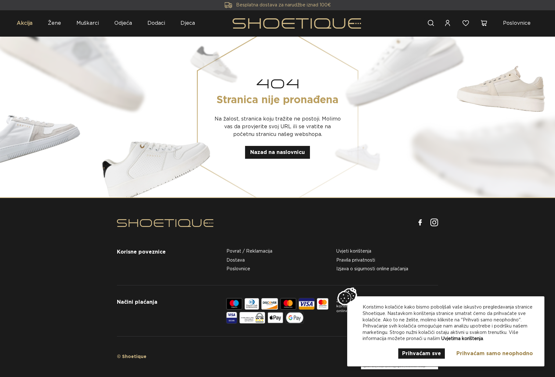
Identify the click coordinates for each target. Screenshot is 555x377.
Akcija (24, 23)
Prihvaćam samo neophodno (494, 353)
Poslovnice (517, 23)
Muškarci (87, 23)
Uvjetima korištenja (462, 338)
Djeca (188, 23)
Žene (54, 23)
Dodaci (156, 23)
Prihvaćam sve (421, 353)
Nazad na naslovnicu (277, 152)
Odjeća (123, 23)
